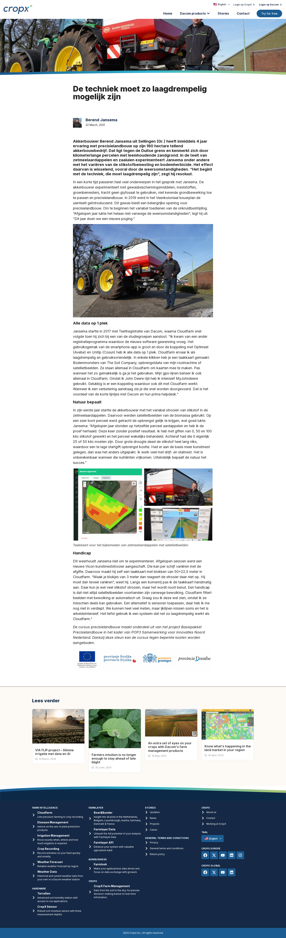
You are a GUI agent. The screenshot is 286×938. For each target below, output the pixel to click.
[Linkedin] (231, 855)
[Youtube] (223, 855)
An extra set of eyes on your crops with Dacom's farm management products (170, 746)
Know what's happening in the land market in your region (227, 748)
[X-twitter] (214, 855)
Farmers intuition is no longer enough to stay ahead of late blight (114, 758)
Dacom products (193, 13)
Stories (223, 13)
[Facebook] (205, 855)
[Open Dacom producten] (208, 13)
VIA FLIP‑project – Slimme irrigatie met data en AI (54, 752)
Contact (243, 13)
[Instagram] (240, 855)
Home (167, 13)
